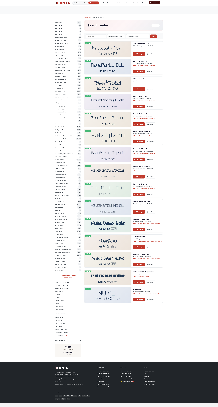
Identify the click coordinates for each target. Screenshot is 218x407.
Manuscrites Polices (61, 139)
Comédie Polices (60, 79)
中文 (83, 396)
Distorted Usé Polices (62, 97)
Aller (153, 36)
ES (64, 396)
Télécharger (139, 54)
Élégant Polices (60, 234)
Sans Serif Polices (61, 216)
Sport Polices (59, 228)
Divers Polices (59, 171)
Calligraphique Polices (62, 61)
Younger (57, 297)
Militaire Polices (60, 168)
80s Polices (58, 31)
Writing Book (59, 309)
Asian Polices (59, 46)
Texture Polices (60, 240)
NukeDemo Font (139, 237)
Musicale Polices (60, 180)
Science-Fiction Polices (62, 219)
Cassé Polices (59, 55)
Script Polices (59, 222)
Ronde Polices (59, 213)
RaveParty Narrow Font (141, 131)
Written (57, 303)
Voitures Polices (60, 67)
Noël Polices (59, 73)
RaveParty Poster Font (141, 114)
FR (72, 396)
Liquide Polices (60, 162)
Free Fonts (87, 17)
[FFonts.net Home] (62, 3)
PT (79, 396)
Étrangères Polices (61, 118)
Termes (146, 376)
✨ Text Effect (61, 335)
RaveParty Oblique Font (142, 166)
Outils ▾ (144, 3)
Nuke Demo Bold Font (141, 219)
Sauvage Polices (60, 267)
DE (60, 396)
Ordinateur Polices (61, 82)
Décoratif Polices (60, 91)
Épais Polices (59, 243)
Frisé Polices (59, 88)
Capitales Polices (60, 64)
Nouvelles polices (108, 3)
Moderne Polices (60, 174)
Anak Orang (59, 291)
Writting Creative (60, 300)
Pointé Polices (59, 100)
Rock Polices (59, 210)
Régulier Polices (60, 204)
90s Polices (58, 34)
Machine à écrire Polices (63, 249)
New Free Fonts (60, 317)
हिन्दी (68, 399)
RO (68, 396)
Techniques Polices (61, 237)
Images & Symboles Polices (64, 154)
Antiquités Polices (61, 37)
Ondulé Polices (60, 258)
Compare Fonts (60, 326)
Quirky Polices (59, 201)
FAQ (145, 373)
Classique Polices (60, 76)
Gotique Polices (60, 130)
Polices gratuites (103, 371)
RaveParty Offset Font (141, 149)
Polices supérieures (123, 3)
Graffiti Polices (60, 133)
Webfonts (101, 381)
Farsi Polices (59, 115)
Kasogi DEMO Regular (62, 288)
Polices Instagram (61, 329)
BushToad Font (138, 79)
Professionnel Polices (62, 195)
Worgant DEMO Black (62, 285)
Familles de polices (104, 384)
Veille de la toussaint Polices (64, 136)
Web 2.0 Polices (60, 261)
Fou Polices (58, 85)
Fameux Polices (60, 109)
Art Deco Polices (60, 40)
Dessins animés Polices (62, 70)
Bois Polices (59, 270)
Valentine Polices (60, 255)
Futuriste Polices (60, 127)
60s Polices (58, 28)
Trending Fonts (60, 323)
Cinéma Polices (60, 177)
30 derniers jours (149, 384)
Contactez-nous (149, 371)
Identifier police (125, 371)
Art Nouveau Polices (61, 43)
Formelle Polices (60, 121)
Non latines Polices (61, 183)
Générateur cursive (61, 332)
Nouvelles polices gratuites (68, 277)
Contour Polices (60, 189)
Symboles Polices (60, 94)
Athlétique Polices (61, 49)
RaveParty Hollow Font (141, 201)
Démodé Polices (60, 186)
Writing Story (59, 306)
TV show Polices (60, 246)
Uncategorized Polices (62, 252)
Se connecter (154, 3)
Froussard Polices (61, 124)
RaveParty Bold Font (140, 61)
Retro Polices (59, 207)
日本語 (63, 399)
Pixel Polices (59, 192)
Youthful (57, 294)
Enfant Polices (59, 160)
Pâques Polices (60, 106)
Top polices (58, 320)
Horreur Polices (60, 151)
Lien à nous (147, 379)
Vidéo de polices (149, 381)
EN (56, 396)
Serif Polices (59, 225)
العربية (57, 399)
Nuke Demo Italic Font (141, 254)
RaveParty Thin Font (140, 184)
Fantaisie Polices (60, 112)
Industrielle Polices (61, 157)
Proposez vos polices (104, 387)
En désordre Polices (61, 165)
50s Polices (58, 25)
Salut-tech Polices (61, 142)
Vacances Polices (60, 148)
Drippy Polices (59, 103)
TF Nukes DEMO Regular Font (143, 272)
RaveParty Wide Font (141, 96)
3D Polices (58, 22)
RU (88, 396)
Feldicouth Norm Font (141, 43)
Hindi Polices (59, 145)
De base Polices (60, 52)
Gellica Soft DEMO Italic (63, 282)
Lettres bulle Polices (61, 58)
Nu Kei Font (137, 289)
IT (75, 396)
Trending (136, 3)
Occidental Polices (61, 264)
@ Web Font (150, 54)
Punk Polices (59, 198)
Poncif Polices (59, 231)
